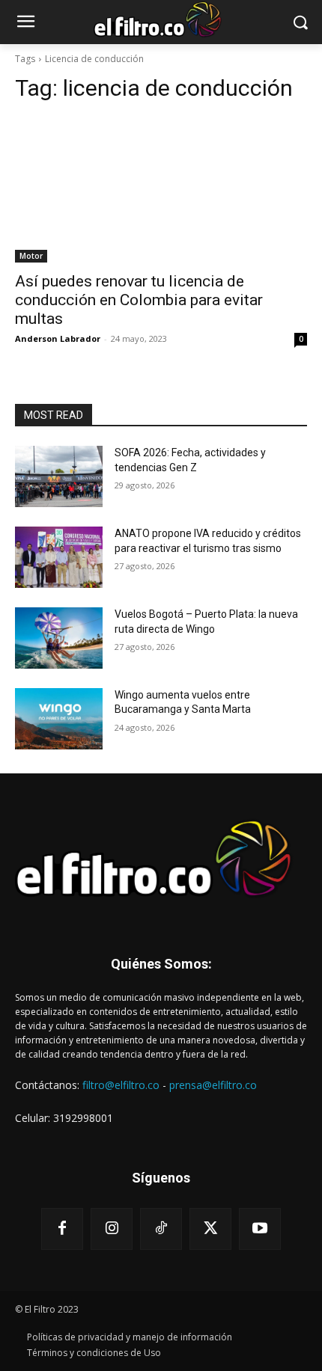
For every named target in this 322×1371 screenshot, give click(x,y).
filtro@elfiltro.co (121, 1085)
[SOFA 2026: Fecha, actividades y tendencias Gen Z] (59, 476)
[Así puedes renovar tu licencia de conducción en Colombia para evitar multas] (161, 190)
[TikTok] (161, 1229)
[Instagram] (112, 1229)
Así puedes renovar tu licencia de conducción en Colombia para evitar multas (139, 300)
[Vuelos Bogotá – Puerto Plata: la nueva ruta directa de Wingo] (59, 638)
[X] (210, 1229)
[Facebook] (62, 1229)
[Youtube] (260, 1229)
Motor (31, 256)
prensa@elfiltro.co (213, 1085)
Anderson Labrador (57, 338)
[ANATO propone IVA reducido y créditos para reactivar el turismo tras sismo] (59, 557)
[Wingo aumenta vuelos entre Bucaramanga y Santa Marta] (59, 718)
